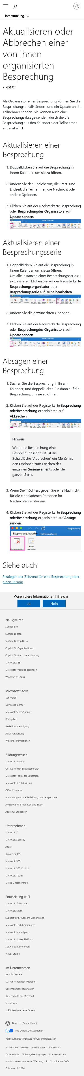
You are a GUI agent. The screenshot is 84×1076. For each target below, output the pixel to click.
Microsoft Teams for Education (22, 775)
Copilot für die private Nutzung (22, 655)
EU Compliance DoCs (57, 1061)
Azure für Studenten (16, 811)
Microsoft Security (15, 839)
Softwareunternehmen (17, 946)
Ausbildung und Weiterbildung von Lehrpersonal (31, 797)
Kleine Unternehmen (16, 882)
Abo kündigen (38, 1047)
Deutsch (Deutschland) (24, 1023)
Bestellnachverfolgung (17, 726)
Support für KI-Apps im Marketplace (24, 917)
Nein (54, 603)
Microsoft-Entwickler (16, 903)
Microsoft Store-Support (18, 712)
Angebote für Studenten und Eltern (24, 804)
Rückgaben (11, 719)
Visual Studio (12, 953)
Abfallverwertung (14, 733)
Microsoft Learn (13, 910)
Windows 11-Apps (15, 677)
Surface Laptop (13, 633)
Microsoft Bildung (14, 761)
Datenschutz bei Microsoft (19, 996)
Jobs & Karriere (13, 974)
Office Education (14, 790)
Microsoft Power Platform (19, 939)
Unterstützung (14, 15)
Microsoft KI (11, 832)
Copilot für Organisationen (19, 648)
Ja (28, 603)
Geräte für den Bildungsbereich (22, 768)
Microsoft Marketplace (17, 932)
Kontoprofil (11, 697)
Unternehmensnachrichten (19, 988)
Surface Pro (11, 626)
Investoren (11, 1003)
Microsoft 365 (12, 662)
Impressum (55, 1047)
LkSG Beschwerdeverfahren (20, 1010)
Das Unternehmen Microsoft (20, 981)
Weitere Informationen (17, 740)
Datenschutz (12, 1054)
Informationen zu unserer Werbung (24, 1061)
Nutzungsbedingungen (34, 1054)
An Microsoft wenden (16, 1047)
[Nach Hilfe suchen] (15, 5)
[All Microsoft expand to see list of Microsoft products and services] (5, 6)
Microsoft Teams (14, 875)
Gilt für (10, 87)
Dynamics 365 (13, 854)
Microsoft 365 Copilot (17, 868)
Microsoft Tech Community (19, 925)
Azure (8, 846)
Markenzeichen (57, 1054)
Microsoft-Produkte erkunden (21, 669)
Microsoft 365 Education (18, 783)
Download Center (14, 704)
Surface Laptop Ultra (16, 641)
